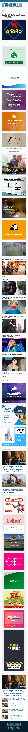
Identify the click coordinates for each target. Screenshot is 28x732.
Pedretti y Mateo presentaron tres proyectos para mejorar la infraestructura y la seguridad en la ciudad (16, 717)
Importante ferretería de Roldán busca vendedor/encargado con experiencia (16, 704)
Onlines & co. (14, 729)
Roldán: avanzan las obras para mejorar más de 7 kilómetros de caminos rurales (16, 699)
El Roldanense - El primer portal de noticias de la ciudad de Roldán (12, 5)
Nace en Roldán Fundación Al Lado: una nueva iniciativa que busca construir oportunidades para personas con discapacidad (16, 711)
